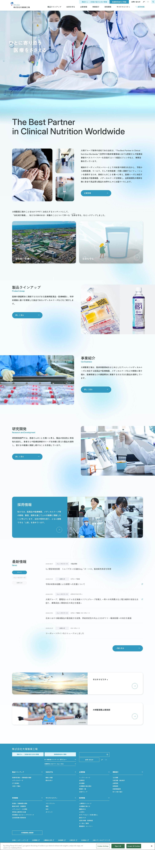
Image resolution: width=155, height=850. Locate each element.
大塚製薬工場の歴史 (85, 786)
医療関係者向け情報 (119, 2)
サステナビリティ (123, 6)
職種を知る (82, 809)
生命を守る (70, 6)
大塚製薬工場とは (84, 806)
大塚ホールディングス (19, 840)
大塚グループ (83, 792)
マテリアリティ (50, 803)
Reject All (118, 846)
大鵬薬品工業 (48, 840)
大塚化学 (72, 840)
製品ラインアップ (54, 6)
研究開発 (107, 6)
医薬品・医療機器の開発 (19, 803)
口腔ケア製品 (16, 786)
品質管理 (115, 783)
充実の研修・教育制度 (86, 820)
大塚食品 (84, 840)
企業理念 (82, 780)
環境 (47, 806)
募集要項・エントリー (86, 826)
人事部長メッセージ (85, 803)
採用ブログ (82, 818)
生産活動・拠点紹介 (119, 780)
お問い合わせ (135, 2)
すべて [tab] (19, 572)
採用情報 (141, 6)
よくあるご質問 (84, 823)
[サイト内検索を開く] (153, 2)
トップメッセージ (84, 778)
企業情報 (83, 6)
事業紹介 (95, 6)
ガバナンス (49, 812)
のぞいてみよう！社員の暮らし (88, 815)
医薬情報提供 (117, 789)
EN (148, 2)
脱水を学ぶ (49, 780)
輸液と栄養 (49, 778)
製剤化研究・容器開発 (19, 806)
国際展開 (115, 786)
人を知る (82, 812)
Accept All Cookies (134, 846)
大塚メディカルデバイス (100, 840)
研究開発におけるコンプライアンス (23, 815)
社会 (47, 809)
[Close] (151, 846)
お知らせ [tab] (20, 583)
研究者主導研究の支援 (19, 812)
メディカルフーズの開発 (19, 809)
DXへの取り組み (118, 792)
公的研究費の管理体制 (19, 818)
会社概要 (82, 783)
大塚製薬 (34, 840)
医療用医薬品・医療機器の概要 (21, 778)
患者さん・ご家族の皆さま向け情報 (94, 2)
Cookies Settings (102, 846)
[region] (77, 846)
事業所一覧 (82, 789)
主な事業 (115, 778)
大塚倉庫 (60, 840)
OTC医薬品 (15, 783)
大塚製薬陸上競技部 (27, 833)
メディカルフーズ (17, 780)
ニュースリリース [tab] (19, 577)
